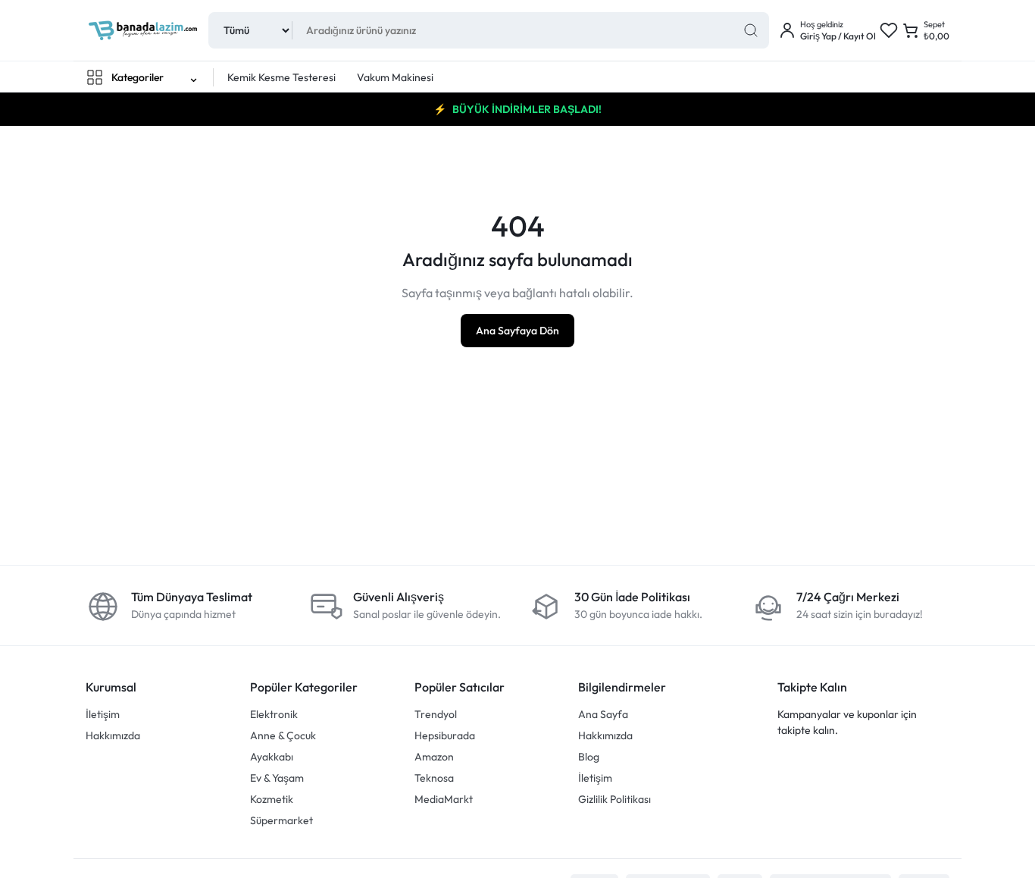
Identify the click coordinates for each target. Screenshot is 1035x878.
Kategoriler (137, 77)
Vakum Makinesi (395, 77)
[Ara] (751, 30)
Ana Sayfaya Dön (517, 330)
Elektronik (274, 714)
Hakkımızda (113, 735)
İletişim (103, 714)
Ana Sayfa (603, 714)
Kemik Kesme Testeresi (281, 77)
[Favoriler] (889, 30)
